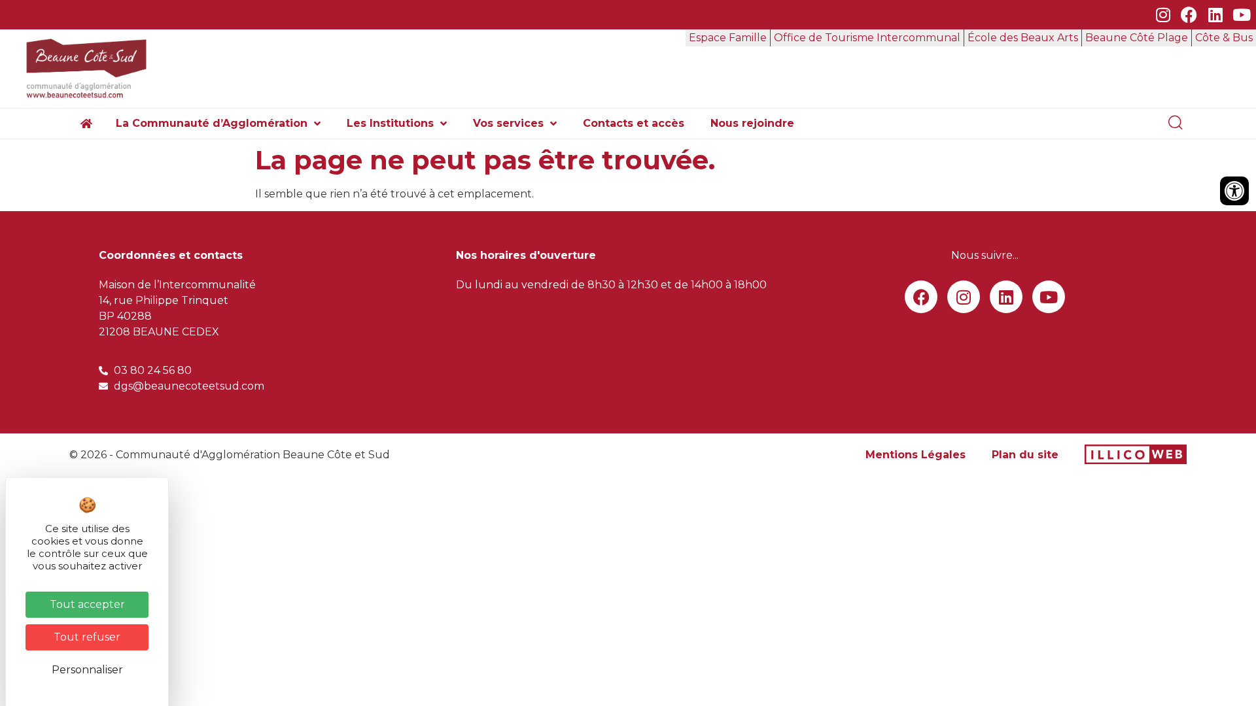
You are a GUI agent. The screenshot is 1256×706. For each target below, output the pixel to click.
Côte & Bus (1224, 37)
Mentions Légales (915, 454)
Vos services (508, 123)
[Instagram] (1163, 15)
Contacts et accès (633, 123)
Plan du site (1025, 454)
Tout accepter (87, 604)
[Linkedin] (1215, 15)
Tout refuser (87, 637)
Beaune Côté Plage (1136, 37)
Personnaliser (87, 670)
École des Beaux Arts (1023, 37)
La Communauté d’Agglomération (211, 123)
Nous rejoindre (752, 123)
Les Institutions (390, 123)
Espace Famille (728, 37)
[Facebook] (1189, 15)
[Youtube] (1241, 15)
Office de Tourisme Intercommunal (867, 37)
